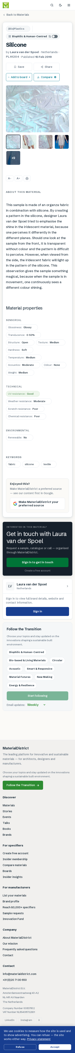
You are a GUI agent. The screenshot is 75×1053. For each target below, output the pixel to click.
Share (48, 67)
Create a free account (37, 570)
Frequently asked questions (20, 949)
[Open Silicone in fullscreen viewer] (37, 108)
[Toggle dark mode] (60, 5)
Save (21, 67)
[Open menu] (68, 5)
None (52, 364)
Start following (38, 695)
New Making (44, 676)
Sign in (37, 611)
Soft (17, 349)
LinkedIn (9, 1020)
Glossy (20, 327)
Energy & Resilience (21, 685)
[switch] (53, 36)
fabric (11, 464)
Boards (7, 871)
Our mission (10, 943)
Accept (55, 1046)
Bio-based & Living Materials (27, 660)
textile (47, 464)
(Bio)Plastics (16, 28)
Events (7, 817)
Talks (6, 823)
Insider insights (12, 877)
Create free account (15, 853)
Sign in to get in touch (37, 562)
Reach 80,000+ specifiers (19, 907)
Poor (23, 408)
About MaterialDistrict (17, 937)
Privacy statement (39, 1039)
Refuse (20, 1046)
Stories (7, 811)
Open (18, 342)
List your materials (14, 895)
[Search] (51, 5)
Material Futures (19, 676)
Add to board (19, 77)
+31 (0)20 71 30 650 (15, 980)
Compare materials (15, 865)
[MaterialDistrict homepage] (14, 5)
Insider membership (15, 859)
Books (7, 829)
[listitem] (13, 142)
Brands (7, 834)
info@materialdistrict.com (19, 974)
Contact (8, 955)
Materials (9, 805)
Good (20, 393)
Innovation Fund (13, 919)
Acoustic (14, 668)
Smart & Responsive (39, 668)
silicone (29, 464)
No (17, 437)
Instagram (26, 1020)
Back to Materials (18, 14)
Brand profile (11, 901)
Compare (46, 77)
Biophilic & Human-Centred (29, 36)
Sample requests (13, 913)
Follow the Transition (23, 785)
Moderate (21, 364)
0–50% (21, 334)
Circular (57, 660)
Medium (48, 342)
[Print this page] (27, 178)
